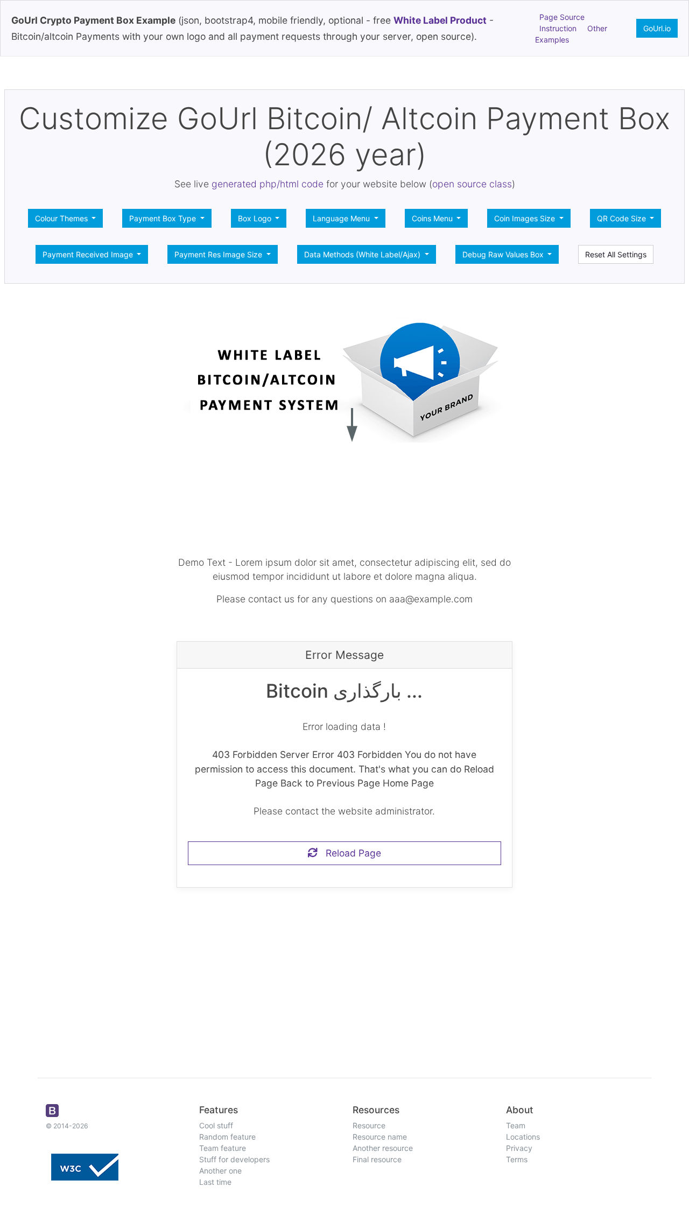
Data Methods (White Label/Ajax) (363, 254)
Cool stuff (216, 1125)
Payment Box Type (163, 218)
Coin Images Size (525, 218)
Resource (369, 1125)
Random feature (227, 1136)
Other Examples (571, 34)
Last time (215, 1181)
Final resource (377, 1159)
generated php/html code (268, 183)
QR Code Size (622, 218)
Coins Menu (433, 218)
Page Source (562, 17)
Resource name (380, 1136)
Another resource (383, 1148)
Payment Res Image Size (219, 254)
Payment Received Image (89, 254)
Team (515, 1125)
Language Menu (342, 218)
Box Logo (255, 218)
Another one (220, 1170)
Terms (517, 1159)
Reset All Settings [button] (615, 254)
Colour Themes (62, 218)
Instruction (557, 28)
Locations (523, 1136)
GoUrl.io (657, 28)
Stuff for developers (234, 1159)
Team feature (222, 1148)
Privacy (519, 1148)
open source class (472, 183)
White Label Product (440, 20)
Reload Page (349, 853)
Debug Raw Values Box (504, 254)
